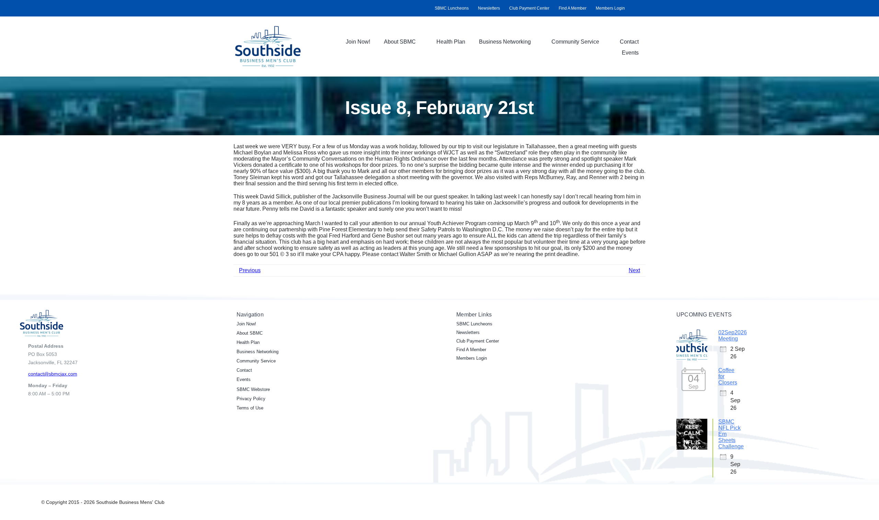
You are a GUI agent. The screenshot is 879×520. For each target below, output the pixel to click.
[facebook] (632, 8)
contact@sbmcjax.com (52, 374)
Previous (250, 270)
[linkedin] (643, 8)
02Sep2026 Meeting (732, 336)
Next (634, 270)
